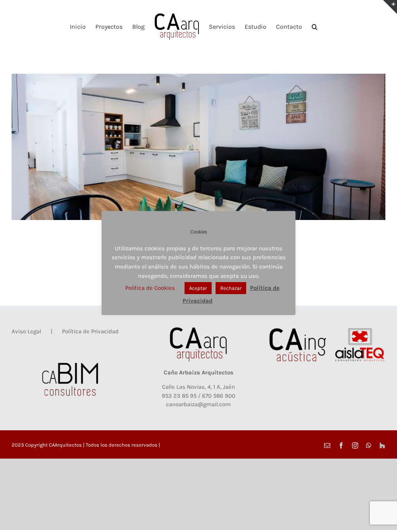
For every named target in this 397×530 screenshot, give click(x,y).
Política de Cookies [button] (150, 287)
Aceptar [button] (198, 288)
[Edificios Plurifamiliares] (198, 147)
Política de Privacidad (90, 331)
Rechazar (231, 288)
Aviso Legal (26, 331)
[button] (315, 26)
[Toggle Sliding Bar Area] (390, 7)
